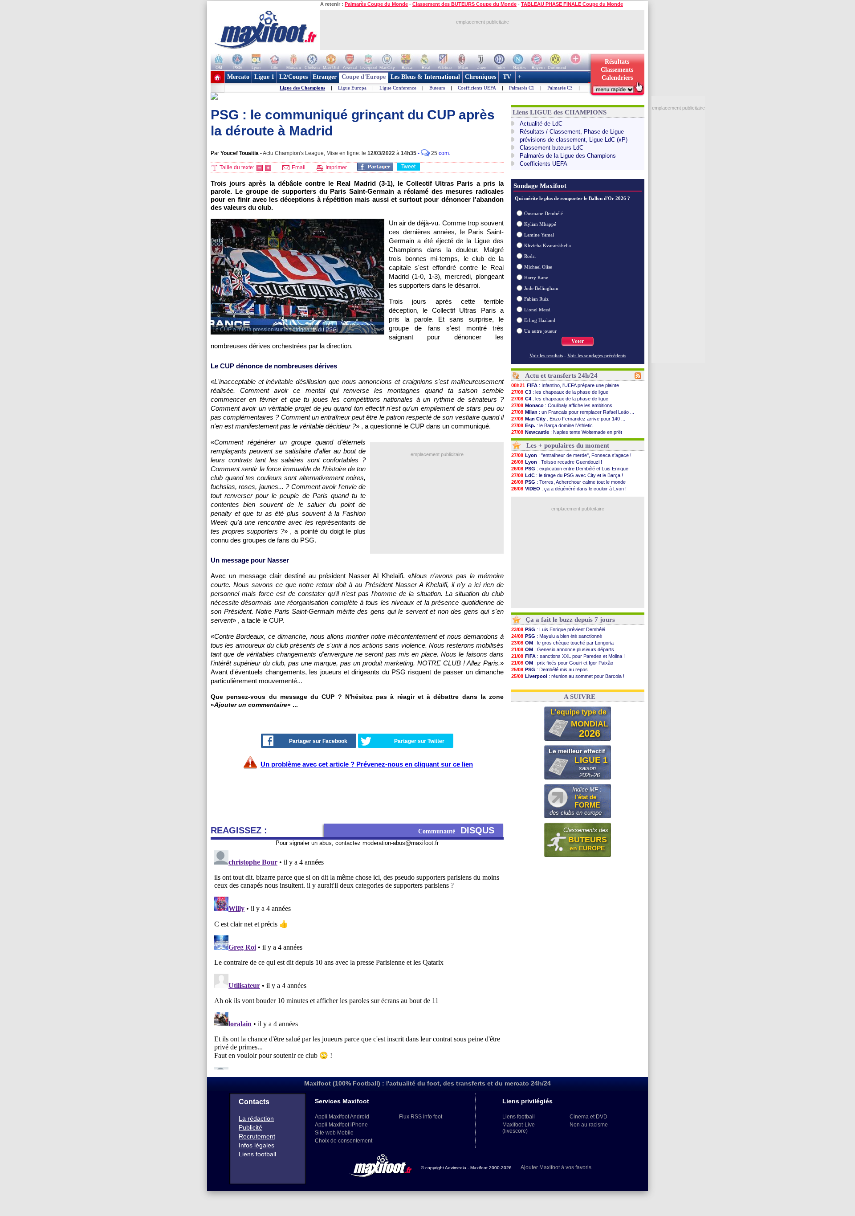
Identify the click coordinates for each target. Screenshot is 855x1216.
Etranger (325, 76)
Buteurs (437, 87)
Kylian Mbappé (540, 224)
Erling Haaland (539, 320)
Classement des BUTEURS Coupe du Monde (464, 4)
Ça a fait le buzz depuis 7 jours (570, 619)
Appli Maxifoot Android (342, 1117)
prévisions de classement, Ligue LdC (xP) (573, 139)
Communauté (456, 830)
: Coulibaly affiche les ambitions (561, 405)
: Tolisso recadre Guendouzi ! (556, 462)
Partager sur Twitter (419, 741)
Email (297, 167)
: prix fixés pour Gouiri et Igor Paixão (562, 662)
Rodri (530, 256)
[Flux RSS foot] (638, 377)
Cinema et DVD (588, 1117)
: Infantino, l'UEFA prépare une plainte (565, 385)
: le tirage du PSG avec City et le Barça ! (567, 475)
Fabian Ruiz (536, 299)
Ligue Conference (397, 87)
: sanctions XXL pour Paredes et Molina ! (568, 656)
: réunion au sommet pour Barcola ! (567, 676)
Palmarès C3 (560, 87)
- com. (434, 153)
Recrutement (257, 1136)
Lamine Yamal (539, 234)
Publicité (250, 1127)
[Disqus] (357, 958)
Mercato (238, 76)
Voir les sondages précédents (596, 355)
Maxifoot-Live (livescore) (518, 1128)
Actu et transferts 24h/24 (561, 375)
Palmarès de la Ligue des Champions (568, 155)
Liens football (257, 1154)
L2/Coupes (293, 76)
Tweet (408, 166)
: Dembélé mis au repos (549, 669)
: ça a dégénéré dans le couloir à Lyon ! (569, 488)
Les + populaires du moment (567, 445)
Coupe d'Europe (364, 76)
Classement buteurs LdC (551, 147)
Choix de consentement (343, 1141)
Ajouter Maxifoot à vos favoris (556, 1167)
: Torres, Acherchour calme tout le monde (568, 482)
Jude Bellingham (541, 288)
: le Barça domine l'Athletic (552, 425)
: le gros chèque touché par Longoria (562, 642)
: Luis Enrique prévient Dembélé (558, 629)
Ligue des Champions (302, 87)
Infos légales (256, 1145)
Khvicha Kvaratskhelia (547, 245)
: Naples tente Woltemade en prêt (566, 432)
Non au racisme (589, 1125)
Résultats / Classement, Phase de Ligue (572, 131)
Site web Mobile (334, 1133)
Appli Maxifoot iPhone (341, 1125)
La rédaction (256, 1118)
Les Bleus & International (425, 76)
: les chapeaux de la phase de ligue (559, 392)
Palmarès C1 (521, 87)
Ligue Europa (352, 87)
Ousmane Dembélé (543, 213)
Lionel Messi (537, 309)
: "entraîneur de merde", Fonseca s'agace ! (571, 455)
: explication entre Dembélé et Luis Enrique (569, 468)
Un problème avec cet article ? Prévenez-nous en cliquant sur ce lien (367, 764)
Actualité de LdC (541, 123)
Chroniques (480, 76)
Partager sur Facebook (318, 741)
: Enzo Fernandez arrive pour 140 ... (568, 418)
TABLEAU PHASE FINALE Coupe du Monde (572, 4)
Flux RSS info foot (420, 1117)
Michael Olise (538, 266)
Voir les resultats (546, 355)
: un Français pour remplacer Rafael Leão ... (572, 412)
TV (507, 76)
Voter (577, 341)
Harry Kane (536, 277)
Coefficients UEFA (477, 87)
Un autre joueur (540, 331)
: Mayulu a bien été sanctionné (556, 636)
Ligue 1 (264, 76)
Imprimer (335, 167)
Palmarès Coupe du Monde (376, 4)
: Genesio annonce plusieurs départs (562, 649)
